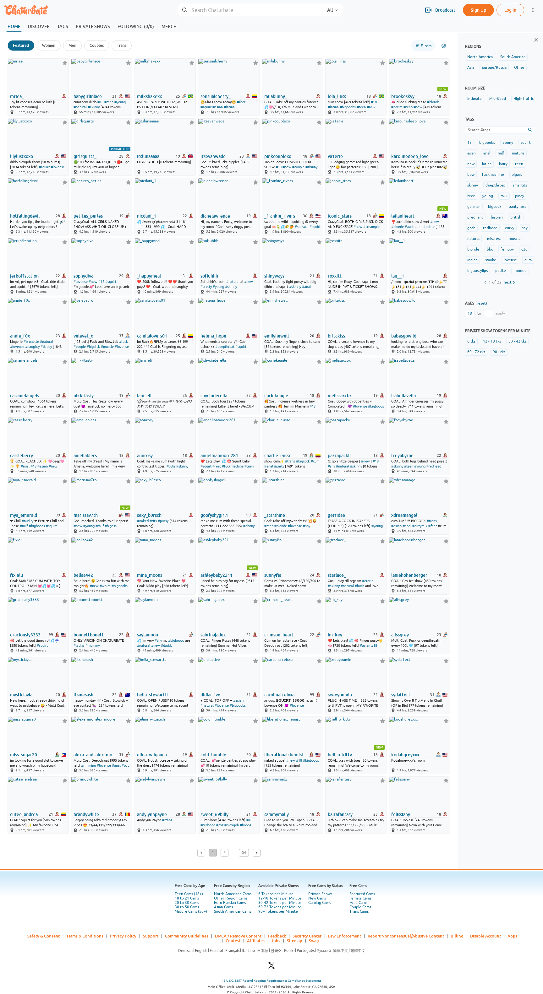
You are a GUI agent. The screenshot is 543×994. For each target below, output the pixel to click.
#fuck (123, 341)
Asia (470, 67)
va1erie (335, 156)
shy (525, 228)
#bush (359, 586)
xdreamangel (404, 515)
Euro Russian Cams (230, 902)
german (473, 206)
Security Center (307, 935)
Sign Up (478, 10)
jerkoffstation (24, 275)
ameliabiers (85, 455)
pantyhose (518, 206)
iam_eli (144, 395)
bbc (490, 249)
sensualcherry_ (215, 96)
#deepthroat (224, 346)
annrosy (145, 455)
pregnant (475, 217)
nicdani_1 (146, 216)
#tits (153, 521)
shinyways (274, 275)
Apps (512, 935)
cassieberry (21, 455)
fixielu (16, 575)
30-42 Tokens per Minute (279, 902)
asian (471, 153)
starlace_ (337, 575)
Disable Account (485, 935)
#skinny (94, 107)
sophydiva (83, 275)
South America (512, 57)
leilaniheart (402, 216)
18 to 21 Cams (187, 898)
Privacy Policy (123, 935)
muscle (515, 238)
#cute (171, 466)
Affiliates (256, 940)
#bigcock (303, 461)
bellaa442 (83, 575)
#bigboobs (348, 107)
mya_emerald (23, 515)
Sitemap (294, 940)
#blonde (433, 102)
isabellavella (403, 395)
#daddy (46, 346)
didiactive (210, 694)
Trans (121, 45)
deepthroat (495, 185)
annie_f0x (20, 335)
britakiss (336, 335)
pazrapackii (339, 455)
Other (519, 67)
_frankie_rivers (279, 216)
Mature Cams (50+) (191, 911)
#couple (298, 167)
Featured (21, 45)
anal (486, 153)
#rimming (88, 765)
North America (480, 57)
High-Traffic (523, 98)
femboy (507, 249)
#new (371, 107)
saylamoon (147, 634)
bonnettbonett (89, 634)
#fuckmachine (233, 466)
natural (473, 238)
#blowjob (231, 825)
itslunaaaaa (148, 156)
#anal (306, 287)
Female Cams (360, 898)
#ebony (249, 526)
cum (528, 260)
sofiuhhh (209, 275)
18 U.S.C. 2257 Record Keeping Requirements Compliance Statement (271, 980)
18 (469, 142)
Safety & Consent (43, 935)
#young (120, 102)
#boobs (245, 825)
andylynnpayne (152, 814)
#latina (229, 107)
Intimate (474, 98)
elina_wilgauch (152, 754)
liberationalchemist (284, 754)
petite (500, 270)
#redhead (433, 466)
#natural (80, 107)
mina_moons (149, 575)
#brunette (31, 341)
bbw (470, 174)
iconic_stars (340, 216)
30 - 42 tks (517, 341)
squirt (526, 142)
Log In (510, 10)
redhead (490, 228)
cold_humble (213, 754)
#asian (217, 107)
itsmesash (83, 694)
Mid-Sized (497, 98)
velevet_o (83, 335)
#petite (397, 107)
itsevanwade (213, 156)
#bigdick (93, 346)
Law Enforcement (344, 935)
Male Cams (358, 902)
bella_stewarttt (152, 694)
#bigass (111, 526)
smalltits (520, 185)
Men (72, 45)
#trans (290, 461)
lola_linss (337, 96)
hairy (503, 164)
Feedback (277, 935)
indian (472, 260)
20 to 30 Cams (187, 902)
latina (486, 164)
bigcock (494, 206)
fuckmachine (493, 174)
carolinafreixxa (279, 694)
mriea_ (17, 96)
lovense (510, 260)
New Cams (317, 898)
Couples (97, 45)
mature (518, 153)
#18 (100, 102)
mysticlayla (21, 694)
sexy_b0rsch (149, 515)
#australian (413, 227)
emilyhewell (276, 335)
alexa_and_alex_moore (96, 754)
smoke (490, 260)
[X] (271, 967)
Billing (457, 935)
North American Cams (232, 894)
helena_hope (213, 335)
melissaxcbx (340, 395)
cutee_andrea (24, 814)
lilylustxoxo (21, 156)
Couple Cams (360, 907)
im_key (335, 634)
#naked (143, 521)
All (330, 10)
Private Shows (320, 894)
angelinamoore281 (219, 455)
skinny (472, 185)
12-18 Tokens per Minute (279, 898)
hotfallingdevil (25, 216)
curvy (509, 228)
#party (279, 466)
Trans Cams (359, 911)
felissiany (400, 814)
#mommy (92, 645)
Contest (233, 940)
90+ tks (499, 352)
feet (471, 196)
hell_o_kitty (340, 754)
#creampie (371, 227)
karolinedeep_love (410, 156)
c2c (524, 249)
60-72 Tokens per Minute (279, 907)
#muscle (107, 346)
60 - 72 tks (476, 352)
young (487, 196)
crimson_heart (278, 634)
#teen (108, 102)
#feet (241, 102)
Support (150, 935)
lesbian (497, 217)
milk (504, 196)
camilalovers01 (152, 335)
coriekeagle (276, 395)
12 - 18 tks (492, 341)
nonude (520, 270)
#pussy (163, 521)
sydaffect (400, 694)
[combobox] (250, 10)
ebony (507, 142)
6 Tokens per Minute (275, 894)
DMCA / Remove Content (238, 935)
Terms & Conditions (84, 935)
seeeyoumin (340, 694)
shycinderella (213, 395)
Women (48, 45)
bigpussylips (477, 270)
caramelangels (24, 395)
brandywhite (86, 814)
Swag (314, 940)
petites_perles (88, 216)
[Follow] (65, 62)
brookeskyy (402, 96)
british (515, 217)
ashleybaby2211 (216, 575)
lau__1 (397, 275)
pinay (519, 196)
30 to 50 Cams (187, 907)
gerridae (336, 515)
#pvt (125, 765)
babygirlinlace (88, 96)
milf (501, 153)
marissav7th (86, 515)
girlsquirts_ (85, 156)
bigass (517, 174)
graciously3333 (25, 634)
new (470, 164)
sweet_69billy (214, 814)
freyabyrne (402, 455)
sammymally (276, 814)
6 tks (471, 341)
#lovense (58, 167)
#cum (315, 461)
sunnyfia (272, 575)
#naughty (32, 346)
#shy (331, 466)
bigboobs (487, 142)
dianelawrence (215, 216)
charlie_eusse (278, 455)
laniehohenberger (409, 575)
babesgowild (403, 335)
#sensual (302, 227)
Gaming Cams (319, 902)
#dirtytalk (419, 526)
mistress (494, 238)
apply (500, 313)
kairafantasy (340, 814)
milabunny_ (275, 96)
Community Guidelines (186, 935)
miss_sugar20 (23, 754)
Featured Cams (362, 894)
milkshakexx (149, 96)
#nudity (27, 521)
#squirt (205, 107)
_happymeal (149, 275)
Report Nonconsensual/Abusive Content (406, 935)
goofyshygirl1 (214, 515)
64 (244, 853)
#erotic (367, 581)
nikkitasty (84, 395)
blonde (473, 249)
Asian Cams (223, 907)
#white (105, 586)
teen (519, 164)
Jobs (275, 940)
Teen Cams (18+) (189, 894)
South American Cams (232, 911)
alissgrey (400, 634)
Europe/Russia (494, 67)
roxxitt (335, 275)
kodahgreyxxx (405, 754)
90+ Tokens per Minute (278, 911)
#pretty (206, 287)
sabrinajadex (213, 634)
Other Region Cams (230, 898)
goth (471, 228)
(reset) (481, 303)
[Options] (443, 45)
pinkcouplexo (277, 156)
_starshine (274, 515)
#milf (24, 526)
